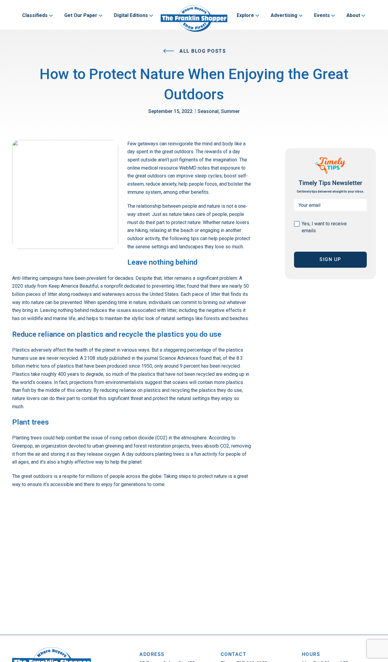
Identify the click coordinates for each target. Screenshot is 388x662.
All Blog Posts (202, 51)
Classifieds (35, 15)
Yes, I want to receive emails (324, 227)
